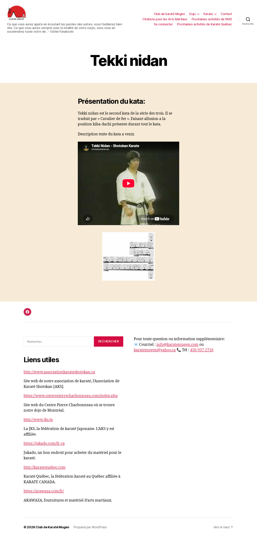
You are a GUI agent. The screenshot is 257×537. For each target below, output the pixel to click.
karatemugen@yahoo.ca (155, 350)
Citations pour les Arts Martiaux (164, 19)
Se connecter (163, 24)
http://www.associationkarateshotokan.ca (59, 372)
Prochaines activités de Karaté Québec (204, 24)
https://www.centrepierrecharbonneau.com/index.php (71, 395)
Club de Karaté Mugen (52, 527)
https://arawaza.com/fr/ (44, 491)
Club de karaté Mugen (169, 14)
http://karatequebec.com (45, 467)
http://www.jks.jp (38, 419)
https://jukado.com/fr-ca (44, 443)
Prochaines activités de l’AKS (212, 19)
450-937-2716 (201, 350)
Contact (226, 14)
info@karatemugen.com (177, 344)
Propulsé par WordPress (90, 527)
